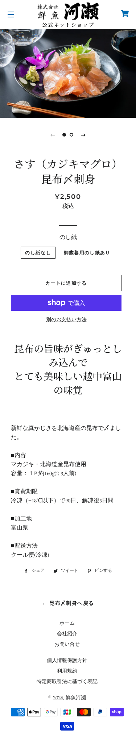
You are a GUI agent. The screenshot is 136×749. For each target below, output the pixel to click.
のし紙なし (38, 252)
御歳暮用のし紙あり (87, 252)
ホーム (67, 623)
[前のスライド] (53, 135)
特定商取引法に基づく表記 (67, 681)
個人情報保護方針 (67, 660)
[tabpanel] (68, 72)
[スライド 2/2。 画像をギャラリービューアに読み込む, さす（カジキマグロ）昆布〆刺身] (71, 134)
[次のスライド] (83, 135)
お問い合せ (67, 644)
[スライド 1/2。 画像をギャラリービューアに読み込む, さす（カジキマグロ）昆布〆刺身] (64, 134)
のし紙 (68, 237)
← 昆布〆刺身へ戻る (68, 603)
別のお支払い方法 (66, 319)
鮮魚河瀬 (76, 697)
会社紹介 (67, 633)
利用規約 (67, 671)
